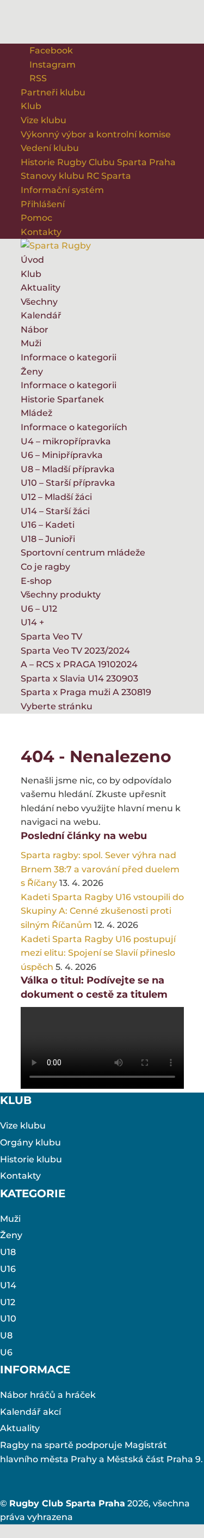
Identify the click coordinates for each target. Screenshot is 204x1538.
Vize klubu (43, 120)
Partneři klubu (53, 92)
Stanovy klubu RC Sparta (76, 176)
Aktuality (40, 287)
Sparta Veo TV (51, 636)
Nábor (34, 329)
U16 (8, 1269)
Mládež (36, 413)
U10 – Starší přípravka (68, 483)
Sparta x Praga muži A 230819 (86, 692)
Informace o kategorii (68, 357)
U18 (8, 1252)
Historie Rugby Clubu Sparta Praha (98, 162)
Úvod (32, 260)
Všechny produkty (61, 594)
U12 (7, 1302)
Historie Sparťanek (62, 399)
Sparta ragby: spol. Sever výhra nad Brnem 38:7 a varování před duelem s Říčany (100, 869)
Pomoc (36, 218)
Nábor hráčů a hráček (48, 1395)
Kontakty (41, 232)
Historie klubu (31, 1159)
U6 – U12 (39, 609)
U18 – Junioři (48, 539)
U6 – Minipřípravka (62, 455)
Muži (31, 343)
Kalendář (41, 315)
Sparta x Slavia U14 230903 (79, 678)
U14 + (32, 622)
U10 (8, 1318)
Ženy (32, 371)
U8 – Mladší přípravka (68, 469)
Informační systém (62, 190)
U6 (6, 1352)
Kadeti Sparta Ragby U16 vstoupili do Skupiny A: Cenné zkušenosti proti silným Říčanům (102, 911)
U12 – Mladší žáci (56, 497)
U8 (6, 1335)
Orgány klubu (30, 1142)
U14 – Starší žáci (55, 511)
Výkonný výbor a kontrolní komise (96, 134)
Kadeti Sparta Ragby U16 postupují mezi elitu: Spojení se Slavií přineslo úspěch (98, 953)
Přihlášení (43, 204)
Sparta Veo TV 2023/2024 (75, 651)
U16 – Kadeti (48, 525)
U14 (8, 1285)
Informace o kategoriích (74, 427)
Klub (31, 106)
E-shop (36, 581)
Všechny (39, 302)
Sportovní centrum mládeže (83, 552)
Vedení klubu (50, 148)
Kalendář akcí (30, 1412)
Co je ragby (45, 567)
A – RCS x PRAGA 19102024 (79, 664)
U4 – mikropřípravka (66, 441)
